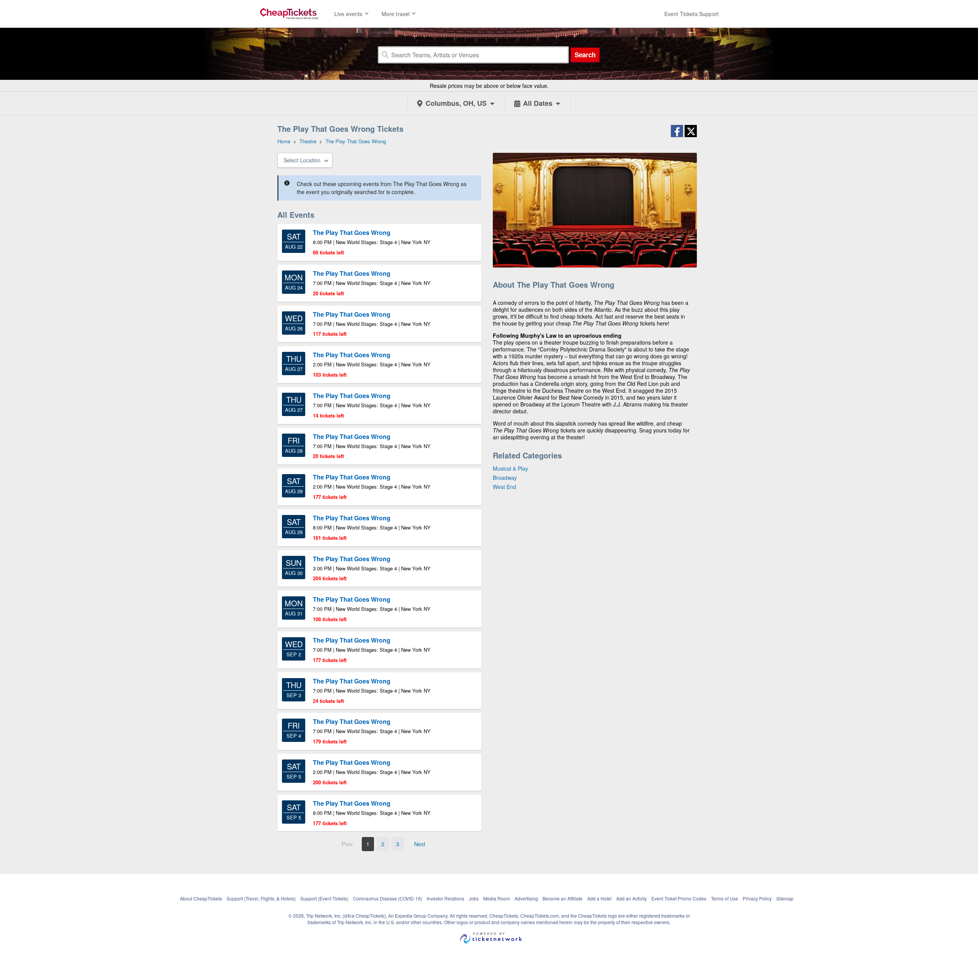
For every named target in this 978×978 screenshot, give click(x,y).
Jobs (474, 898)
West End (504, 487)
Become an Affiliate (562, 898)
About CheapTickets (201, 898)
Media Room (496, 898)
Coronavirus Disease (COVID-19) (387, 898)
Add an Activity (631, 898)
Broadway (505, 477)
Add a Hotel (599, 898)
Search (585, 54)
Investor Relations (445, 898)
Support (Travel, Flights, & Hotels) (261, 898)
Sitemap (784, 898)
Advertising (526, 898)
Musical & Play (510, 468)
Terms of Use (724, 898)
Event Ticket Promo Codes (678, 898)
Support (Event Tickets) (324, 898)
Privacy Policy (757, 898)
